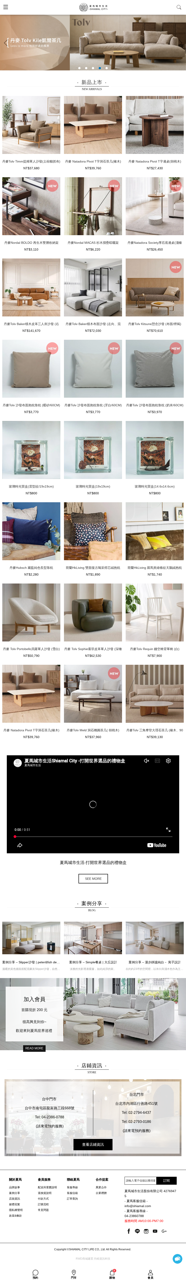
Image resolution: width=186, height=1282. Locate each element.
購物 (112, 1274)
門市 (74, 1277)
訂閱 (166, 1180)
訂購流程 (43, 1204)
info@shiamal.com (138, 1206)
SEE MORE (93, 878)
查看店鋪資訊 (93, 1144)
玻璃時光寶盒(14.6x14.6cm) (155, 486)
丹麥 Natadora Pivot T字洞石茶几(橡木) (93, 161)
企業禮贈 (101, 1193)
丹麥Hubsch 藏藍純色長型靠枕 (31, 567)
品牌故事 (14, 1187)
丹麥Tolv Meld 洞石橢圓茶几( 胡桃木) (93, 730)
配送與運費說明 (47, 1187)
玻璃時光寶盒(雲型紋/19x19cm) (31, 486)
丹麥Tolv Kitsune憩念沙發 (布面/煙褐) (154, 324)
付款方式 (43, 1198)
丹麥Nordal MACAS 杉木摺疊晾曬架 (93, 242)
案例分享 (14, 1193)
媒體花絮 (14, 1204)
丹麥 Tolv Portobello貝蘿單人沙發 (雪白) (31, 649)
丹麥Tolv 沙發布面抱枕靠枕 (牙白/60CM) (93, 405)
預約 (35, 1277)
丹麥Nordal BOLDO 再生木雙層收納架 (31, 242)
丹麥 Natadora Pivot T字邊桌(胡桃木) (154, 161)
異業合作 (101, 1187)
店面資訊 (14, 1198)
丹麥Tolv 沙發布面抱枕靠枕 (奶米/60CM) (155, 405)
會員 (150, 1277)
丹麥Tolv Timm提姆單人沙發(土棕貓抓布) (31, 161)
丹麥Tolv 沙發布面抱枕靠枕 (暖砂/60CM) (31, 405)
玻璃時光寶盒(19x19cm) (93, 486)
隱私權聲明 (16, 1210)
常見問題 (43, 1210)
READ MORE (34, 1048)
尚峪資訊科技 (102, 1258)
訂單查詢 (72, 1198)
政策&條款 (15, 1215)
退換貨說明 (44, 1193)
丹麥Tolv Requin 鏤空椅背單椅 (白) (154, 649)
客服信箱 (72, 1193)
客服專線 (72, 1187)
